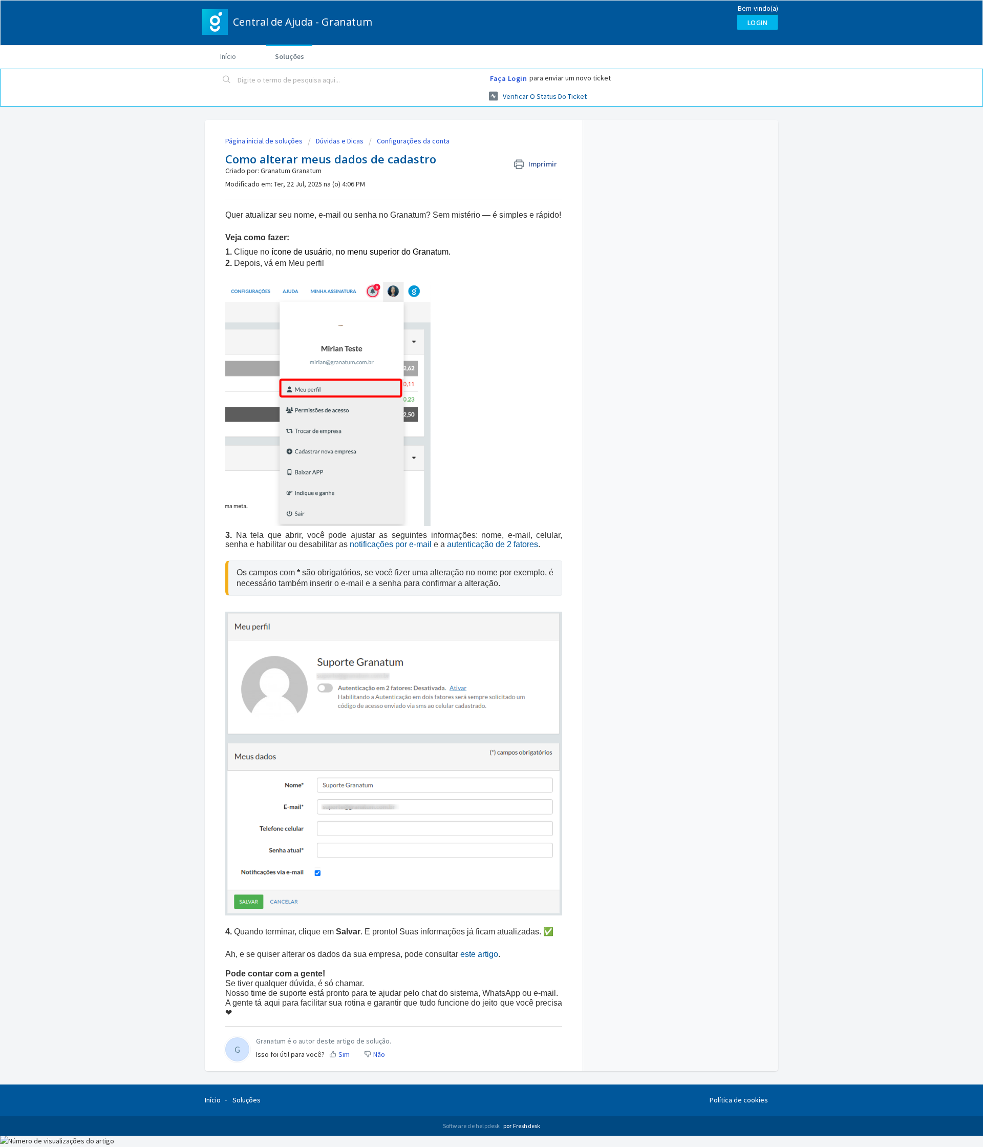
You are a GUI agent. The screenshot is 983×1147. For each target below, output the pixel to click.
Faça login (508, 78)
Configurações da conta (413, 140)
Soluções (289, 56)
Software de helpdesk (472, 1126)
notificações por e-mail (391, 544)
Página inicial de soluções (264, 140)
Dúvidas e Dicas (340, 140)
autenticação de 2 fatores (492, 544)
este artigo (479, 954)
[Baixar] (472, 450)
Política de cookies (739, 1099)
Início (228, 56)
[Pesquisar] (226, 80)
